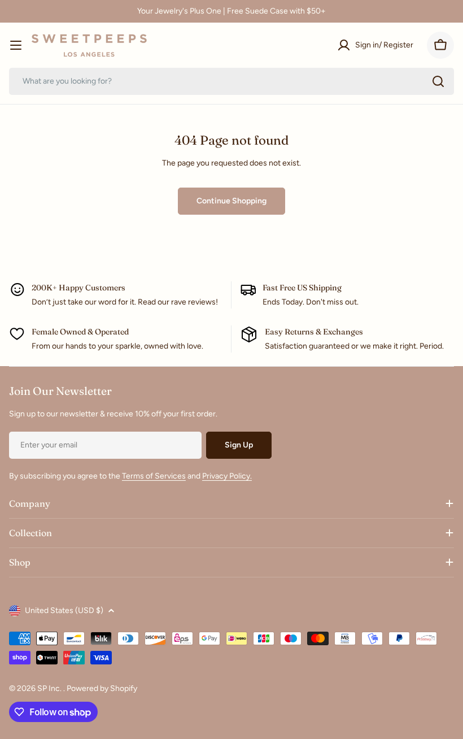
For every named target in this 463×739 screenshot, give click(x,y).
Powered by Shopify (102, 688)
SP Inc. (50, 688)
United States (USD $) (64, 610)
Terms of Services (154, 476)
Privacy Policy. (227, 476)
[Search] (438, 81)
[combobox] (231, 81)
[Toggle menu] (16, 45)
